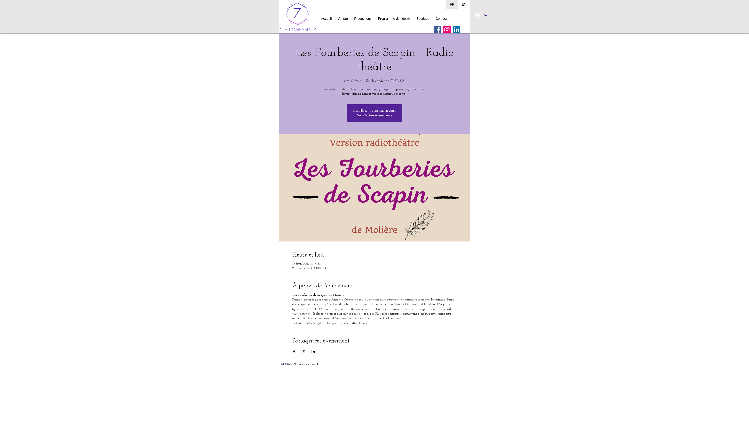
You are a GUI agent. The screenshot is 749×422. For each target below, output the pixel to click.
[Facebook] (437, 29)
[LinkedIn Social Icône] (456, 29)
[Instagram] (447, 29)
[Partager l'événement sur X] (304, 351)
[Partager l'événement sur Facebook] (294, 351)
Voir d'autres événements (374, 115)
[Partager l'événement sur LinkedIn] (313, 351)
